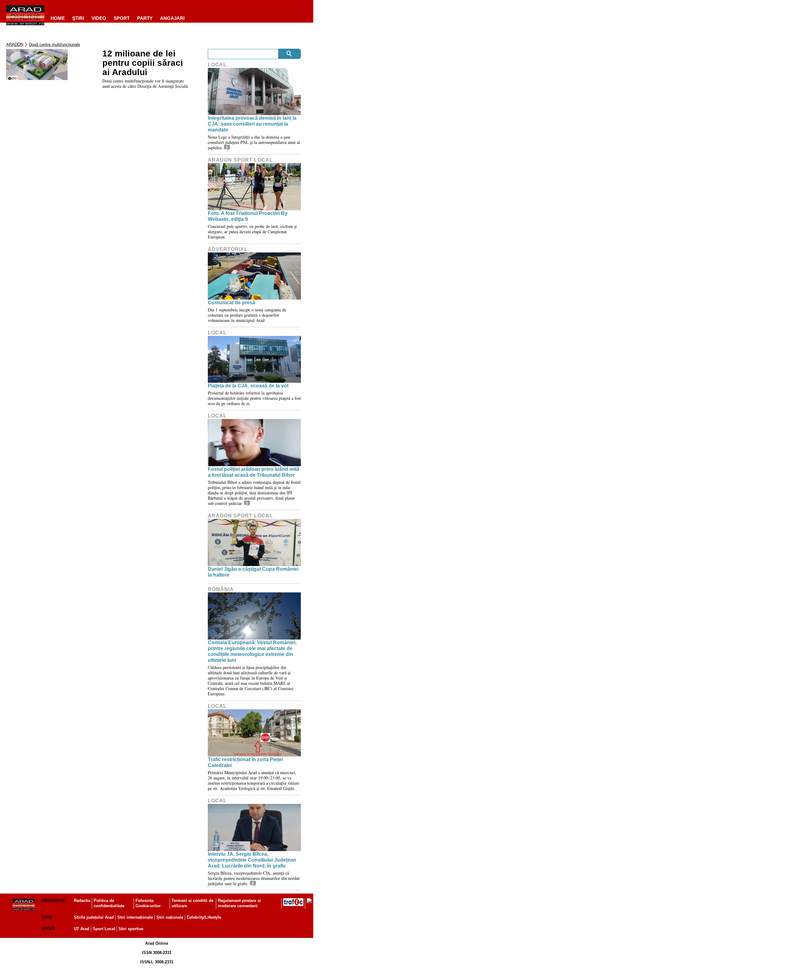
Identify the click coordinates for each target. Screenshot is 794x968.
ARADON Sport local (240, 160)
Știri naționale (169, 917)
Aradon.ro (53, 900)
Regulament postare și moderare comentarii (239, 903)
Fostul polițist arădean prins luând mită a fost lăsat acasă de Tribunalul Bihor (253, 472)
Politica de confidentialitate (109, 903)
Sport (122, 18)
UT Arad (81, 928)
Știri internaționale (135, 917)
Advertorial (228, 249)
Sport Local (104, 928)
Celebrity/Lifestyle (204, 917)
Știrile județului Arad (94, 917)
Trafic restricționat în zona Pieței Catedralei (245, 762)
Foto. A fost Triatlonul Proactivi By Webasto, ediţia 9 (248, 216)
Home (58, 18)
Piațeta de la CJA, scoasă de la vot (248, 385)
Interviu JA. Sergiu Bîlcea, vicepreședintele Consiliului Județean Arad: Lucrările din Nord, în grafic (252, 859)
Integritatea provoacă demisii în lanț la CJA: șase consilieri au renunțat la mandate (252, 123)
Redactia (82, 900)
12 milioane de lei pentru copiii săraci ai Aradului (142, 63)
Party (145, 18)
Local (217, 64)
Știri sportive (130, 928)
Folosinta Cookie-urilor (148, 903)
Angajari (172, 18)
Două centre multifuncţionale (54, 44)
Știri (46, 917)
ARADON (14, 44)
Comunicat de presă (231, 302)
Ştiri (78, 18)
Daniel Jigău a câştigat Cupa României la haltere (253, 572)
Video (98, 18)
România (221, 589)
